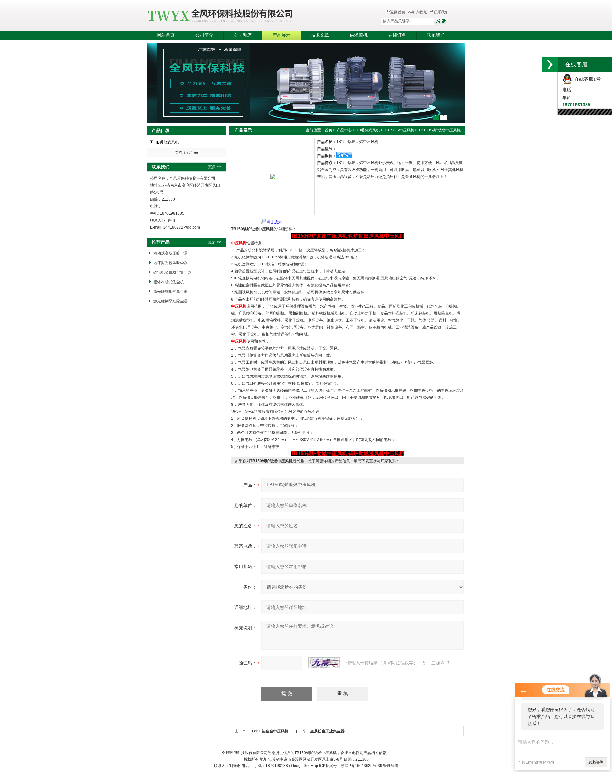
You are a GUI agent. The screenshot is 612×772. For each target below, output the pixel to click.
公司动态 (243, 35)
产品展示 (281, 35)
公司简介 (204, 35)
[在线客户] (550, 64)
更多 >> (214, 167)
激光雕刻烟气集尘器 (170, 291)
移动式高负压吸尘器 (170, 253)
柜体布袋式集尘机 (168, 282)
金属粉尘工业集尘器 (327, 731)
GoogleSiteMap (304, 765)
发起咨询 (596, 762)
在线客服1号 (586, 79)
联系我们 (441, 12)
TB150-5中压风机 (399, 130)
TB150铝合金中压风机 (269, 731)
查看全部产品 (186, 152)
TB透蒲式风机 (167, 142)
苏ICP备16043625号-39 (361, 765)
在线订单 (397, 35)
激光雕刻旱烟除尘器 (170, 301)
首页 (328, 130)
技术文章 (320, 35)
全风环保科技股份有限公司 (250, 16)
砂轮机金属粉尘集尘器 (172, 272)
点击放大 (274, 222)
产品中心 (344, 130)
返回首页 (397, 12)
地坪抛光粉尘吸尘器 (170, 263)
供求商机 (359, 35)
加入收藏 (419, 12)
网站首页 (166, 35)
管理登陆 (390, 765)
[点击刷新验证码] (324, 662)
